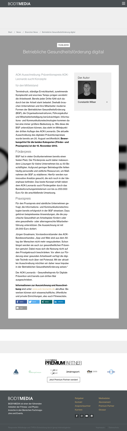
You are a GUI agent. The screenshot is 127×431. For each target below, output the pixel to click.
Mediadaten (104, 398)
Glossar (102, 409)
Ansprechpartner (83, 406)
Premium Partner (106, 406)
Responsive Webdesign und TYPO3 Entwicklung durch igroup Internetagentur (39, 427)
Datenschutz (114, 427)
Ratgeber (79, 398)
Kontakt (78, 402)
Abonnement (105, 402)
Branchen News (31, 32)
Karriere (78, 409)
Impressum (100, 427)
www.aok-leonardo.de (43, 289)
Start (10, 32)
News (18, 32)
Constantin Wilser (87, 102)
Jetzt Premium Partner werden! (63, 379)
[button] (21, 302)
